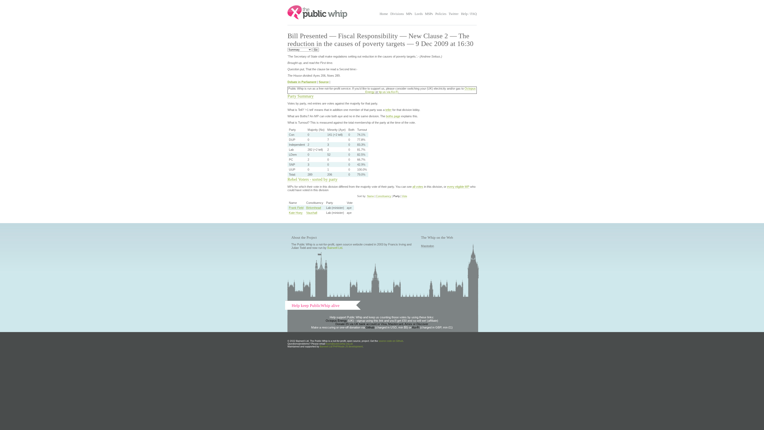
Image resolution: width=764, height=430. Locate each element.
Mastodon (427, 246)
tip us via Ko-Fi (388, 92)
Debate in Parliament (301, 82)
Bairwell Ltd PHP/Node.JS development (341, 346)
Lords (419, 14)
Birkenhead (313, 207)
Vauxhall (311, 212)
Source (324, 82)
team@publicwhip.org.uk (339, 343)
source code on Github (391, 341)
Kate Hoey (296, 212)
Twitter (454, 14)
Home (384, 14)
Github (370, 327)
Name (370, 196)
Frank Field (296, 207)
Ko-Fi (415, 327)
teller (388, 109)
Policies (440, 14)
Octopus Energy (336, 320)
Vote (404, 196)
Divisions (397, 14)
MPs (409, 14)
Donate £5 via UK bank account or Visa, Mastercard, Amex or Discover (381, 324)
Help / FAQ (469, 14)
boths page (393, 116)
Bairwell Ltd (334, 247)
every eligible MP (458, 186)
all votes (417, 186)
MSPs (429, 14)
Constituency (383, 196)
